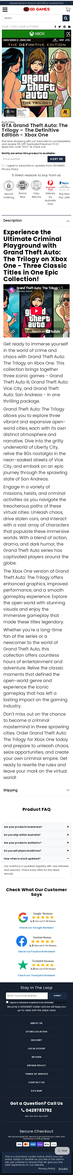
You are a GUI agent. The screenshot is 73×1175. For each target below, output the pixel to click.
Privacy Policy (10, 169)
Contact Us (36, 1082)
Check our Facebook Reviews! (36, 951)
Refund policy (36, 1065)
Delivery (36, 1040)
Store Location (36, 1031)
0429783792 (39, 1110)
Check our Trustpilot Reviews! (36, 975)
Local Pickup (36, 1048)
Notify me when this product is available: (29, 153)
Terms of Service (36, 1074)
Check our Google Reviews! (36, 927)
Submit (57, 995)
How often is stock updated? (22, 858)
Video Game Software (25, 26)
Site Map (36, 1090)
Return (36, 1057)
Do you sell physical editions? (22, 850)
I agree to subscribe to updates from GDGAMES (38, 1002)
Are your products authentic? (22, 842)
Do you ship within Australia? (22, 835)
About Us (36, 1023)
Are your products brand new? (23, 827)
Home (5, 26)
